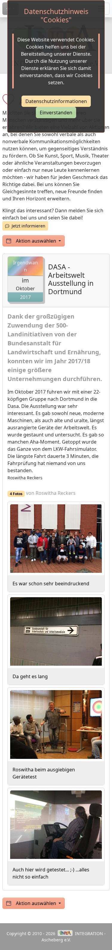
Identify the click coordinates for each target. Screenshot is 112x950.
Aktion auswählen (36, 241)
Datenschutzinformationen (56, 101)
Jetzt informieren (27, 226)
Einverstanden (56, 112)
